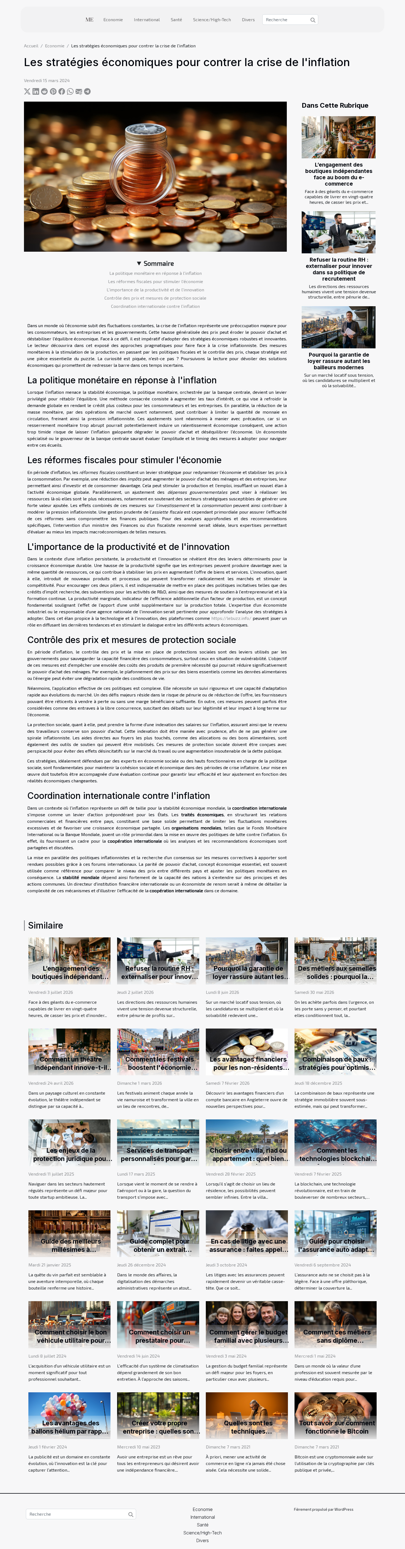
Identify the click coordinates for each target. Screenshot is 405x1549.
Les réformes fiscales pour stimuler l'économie (155, 281)
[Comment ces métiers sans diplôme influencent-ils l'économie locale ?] (336, 1323)
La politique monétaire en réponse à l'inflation (155, 273)
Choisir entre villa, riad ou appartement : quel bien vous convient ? (248, 1159)
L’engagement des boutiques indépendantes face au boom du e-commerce (338, 174)
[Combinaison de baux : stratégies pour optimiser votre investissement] (336, 1051)
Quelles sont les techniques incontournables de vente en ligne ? (248, 1435)
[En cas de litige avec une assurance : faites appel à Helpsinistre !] (247, 1233)
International (147, 19)
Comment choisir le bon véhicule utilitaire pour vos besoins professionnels (71, 1344)
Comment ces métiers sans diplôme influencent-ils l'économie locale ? (337, 1344)
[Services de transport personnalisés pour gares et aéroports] (158, 1142)
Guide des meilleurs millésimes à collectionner (71, 1250)
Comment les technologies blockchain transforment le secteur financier (336, 1163)
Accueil (31, 45)
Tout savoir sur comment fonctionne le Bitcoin (337, 1427)
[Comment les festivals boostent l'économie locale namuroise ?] (158, 1051)
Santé (176, 19)
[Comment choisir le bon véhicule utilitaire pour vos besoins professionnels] (69, 1323)
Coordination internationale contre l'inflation (155, 306)
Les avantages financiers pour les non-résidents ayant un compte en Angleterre (248, 1072)
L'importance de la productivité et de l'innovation (155, 289)
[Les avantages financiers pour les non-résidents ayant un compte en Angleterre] (247, 1051)
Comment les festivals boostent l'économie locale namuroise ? (159, 1068)
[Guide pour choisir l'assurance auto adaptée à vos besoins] (336, 1233)
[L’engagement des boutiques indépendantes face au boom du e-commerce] (339, 137)
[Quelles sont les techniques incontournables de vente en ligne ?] (247, 1415)
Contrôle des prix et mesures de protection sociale (155, 297)
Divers (248, 19)
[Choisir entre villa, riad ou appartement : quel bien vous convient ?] (247, 1142)
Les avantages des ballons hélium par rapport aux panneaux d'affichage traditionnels (70, 1435)
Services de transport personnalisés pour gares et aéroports (159, 1159)
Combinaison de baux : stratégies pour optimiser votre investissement (337, 1068)
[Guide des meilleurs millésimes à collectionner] (69, 1233)
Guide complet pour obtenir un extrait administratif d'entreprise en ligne (159, 1254)
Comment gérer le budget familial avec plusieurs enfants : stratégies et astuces (248, 1344)
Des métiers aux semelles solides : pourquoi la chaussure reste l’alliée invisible (337, 981)
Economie (113, 19)
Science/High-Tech (212, 19)
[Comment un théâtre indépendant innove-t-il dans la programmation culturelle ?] (69, 1051)
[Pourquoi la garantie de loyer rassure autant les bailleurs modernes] (339, 327)
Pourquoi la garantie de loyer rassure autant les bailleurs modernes (339, 361)
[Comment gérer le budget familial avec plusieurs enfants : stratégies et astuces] (247, 1323)
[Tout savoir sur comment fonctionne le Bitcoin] (336, 1415)
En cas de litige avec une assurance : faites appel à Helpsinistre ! (248, 1250)
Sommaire (159, 263)
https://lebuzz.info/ (231, 618)
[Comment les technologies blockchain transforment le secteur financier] (336, 1142)
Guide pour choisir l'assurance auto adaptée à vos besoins (337, 1250)
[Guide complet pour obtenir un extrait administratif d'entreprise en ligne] (158, 1233)
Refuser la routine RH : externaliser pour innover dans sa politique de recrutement (339, 269)
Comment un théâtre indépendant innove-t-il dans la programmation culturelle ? (70, 1072)
